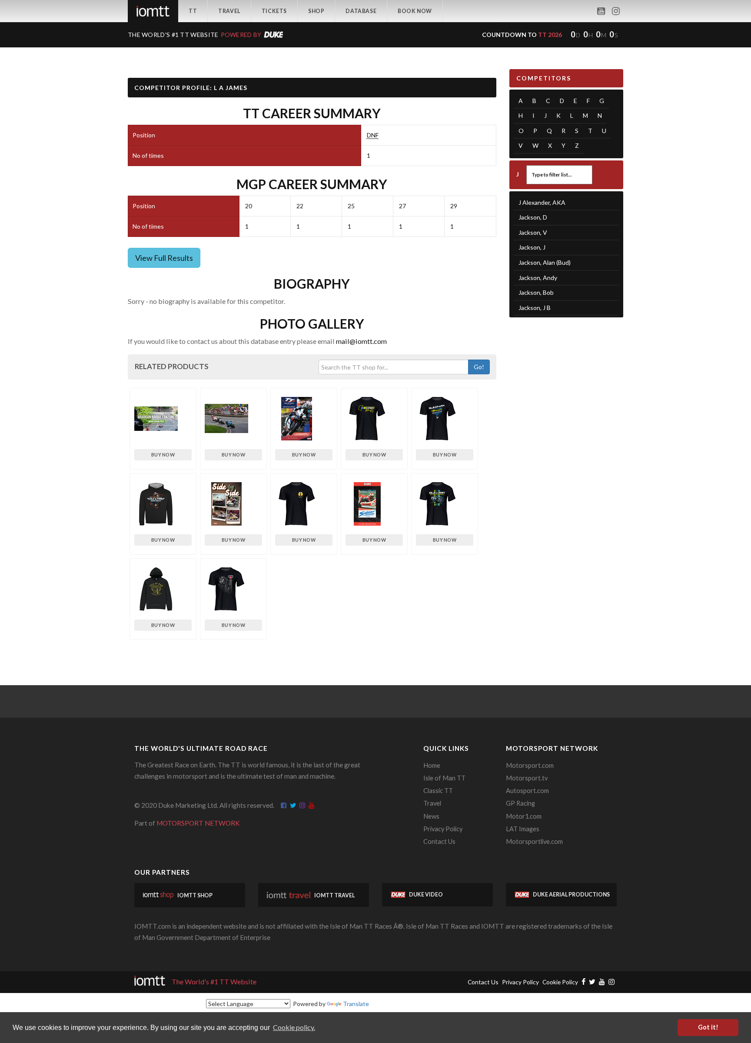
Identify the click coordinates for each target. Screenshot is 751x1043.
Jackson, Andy (537, 277)
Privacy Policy (442, 829)
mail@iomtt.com (361, 341)
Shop (316, 11)
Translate (356, 1003)
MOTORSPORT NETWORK (198, 823)
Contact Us (439, 841)
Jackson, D (532, 217)
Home (431, 765)
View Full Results (164, 258)
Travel (229, 11)
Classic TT (438, 790)
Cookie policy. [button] (294, 1027)
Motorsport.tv (527, 778)
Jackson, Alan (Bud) (544, 262)
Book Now (415, 11)
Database (361, 11)
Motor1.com (524, 816)
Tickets (274, 11)
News (431, 816)
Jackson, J (531, 247)
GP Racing (520, 803)
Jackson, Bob (536, 292)
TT (193, 11)
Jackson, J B (534, 307)
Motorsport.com (530, 765)
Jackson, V (532, 232)
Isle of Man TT (444, 778)
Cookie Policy (560, 982)
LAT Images (522, 829)
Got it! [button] (708, 1027)
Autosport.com (527, 790)
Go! (479, 366)
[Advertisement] (566, 458)
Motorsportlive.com (534, 841)
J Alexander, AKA (541, 202)
